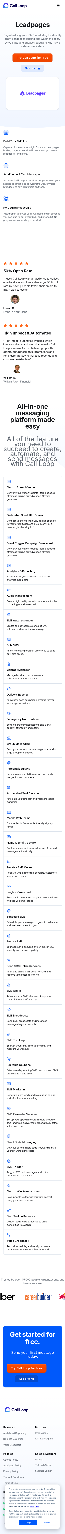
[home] (28, 5)
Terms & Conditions (13, 1477)
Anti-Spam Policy (12, 1465)
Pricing (38, 1459)
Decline (47, 1523)
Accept (28, 1523)
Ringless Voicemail (13, 1438)
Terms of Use (10, 1483)
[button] (58, 6)
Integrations (41, 1433)
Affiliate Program (44, 1438)
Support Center (43, 1470)
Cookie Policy (10, 1459)
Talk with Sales (43, 1465)
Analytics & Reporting (14, 1433)
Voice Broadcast (12, 1444)
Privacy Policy (35, 1506)
